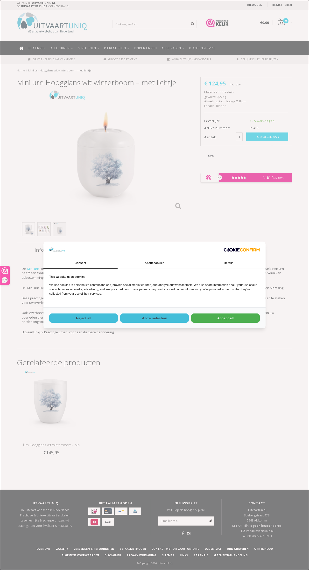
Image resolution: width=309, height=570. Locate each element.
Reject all (83, 318)
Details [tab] (228, 263)
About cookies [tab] (154, 263)
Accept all (225, 318)
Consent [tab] (80, 263)
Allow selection (154, 318)
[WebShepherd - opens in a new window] (242, 250)
